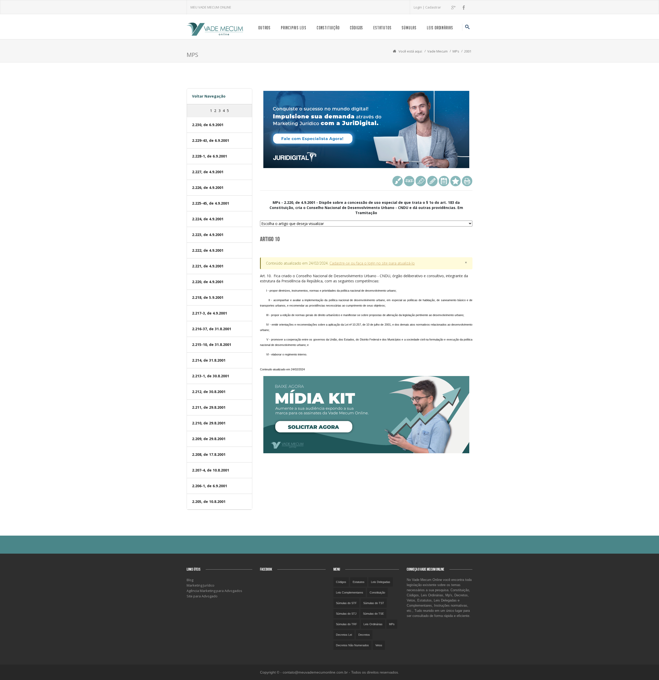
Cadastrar (433, 7)
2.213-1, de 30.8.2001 (210, 375)
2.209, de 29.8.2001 (209, 438)
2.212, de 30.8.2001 (209, 391)
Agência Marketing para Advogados (214, 590)
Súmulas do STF (346, 603)
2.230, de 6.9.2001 (207, 124)
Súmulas (409, 27)
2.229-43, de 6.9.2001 (210, 140)
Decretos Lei (344, 634)
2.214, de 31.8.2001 (209, 360)
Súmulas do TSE (373, 613)
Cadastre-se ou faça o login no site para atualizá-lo (372, 263)
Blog (190, 580)
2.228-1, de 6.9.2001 (209, 156)
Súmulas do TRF (346, 624)
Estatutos (382, 27)
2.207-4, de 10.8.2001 (210, 470)
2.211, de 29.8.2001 (209, 407)
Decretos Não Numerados (352, 645)
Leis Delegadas (380, 581)
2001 (467, 51)
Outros (264, 27)
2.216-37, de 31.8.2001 (211, 328)
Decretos (364, 634)
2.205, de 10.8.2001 (209, 501)
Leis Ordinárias (440, 27)
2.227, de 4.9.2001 (207, 171)
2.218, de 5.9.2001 (207, 297)
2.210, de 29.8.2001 (209, 423)
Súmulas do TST (373, 603)
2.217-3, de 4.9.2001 (209, 313)
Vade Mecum (437, 51)
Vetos (378, 645)
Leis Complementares (349, 592)
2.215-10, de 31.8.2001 (211, 344)
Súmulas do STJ (346, 613)
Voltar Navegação (209, 96)
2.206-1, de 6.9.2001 (209, 485)
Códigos (356, 27)
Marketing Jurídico (200, 585)
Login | (419, 7)
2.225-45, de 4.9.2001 (210, 203)
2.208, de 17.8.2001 (209, 454)
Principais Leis (293, 27)
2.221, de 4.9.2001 (207, 266)
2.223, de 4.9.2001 (207, 234)
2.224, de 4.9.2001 (207, 218)
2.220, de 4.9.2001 (207, 281)
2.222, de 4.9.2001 (207, 250)
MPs (456, 51)
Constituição (328, 27)
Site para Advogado (202, 596)
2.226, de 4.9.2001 (207, 187)
